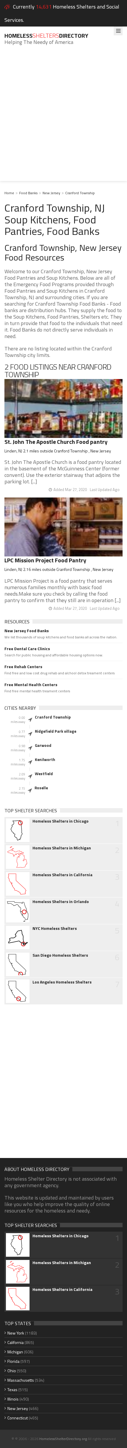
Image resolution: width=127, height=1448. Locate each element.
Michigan (15, 1352)
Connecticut (17, 1418)
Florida (13, 1361)
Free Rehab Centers (23, 666)
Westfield (44, 773)
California (15, 1342)
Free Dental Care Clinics (27, 648)
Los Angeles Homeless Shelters (62, 982)
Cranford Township (80, 193)
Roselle (41, 787)
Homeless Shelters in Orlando (60, 901)
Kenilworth (45, 759)
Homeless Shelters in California (62, 874)
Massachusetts (20, 1380)
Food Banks (28, 193)
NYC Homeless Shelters (54, 928)
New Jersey (51, 193)
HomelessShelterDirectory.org (63, 1439)
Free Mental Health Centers (30, 684)
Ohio (11, 1371)
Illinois (13, 1399)
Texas (12, 1389)
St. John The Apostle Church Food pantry (56, 441)
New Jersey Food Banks (26, 630)
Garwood (43, 745)
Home (9, 193)
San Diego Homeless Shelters (60, 955)
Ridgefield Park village (55, 731)
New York (15, 1333)
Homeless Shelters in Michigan (61, 848)
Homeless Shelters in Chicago (60, 821)
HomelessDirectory (46, 35)
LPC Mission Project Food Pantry (45, 560)
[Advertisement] (63, 117)
